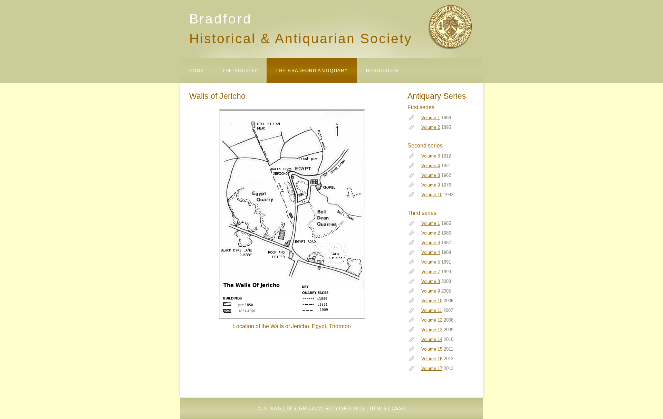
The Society (240, 70)
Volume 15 (431, 349)
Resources (382, 70)
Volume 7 (430, 271)
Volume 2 (430, 127)
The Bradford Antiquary (312, 70)
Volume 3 (430, 156)
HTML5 (378, 408)
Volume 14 (431, 339)
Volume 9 (430, 185)
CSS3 (398, 408)
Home (196, 70)
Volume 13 (431, 329)
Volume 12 (431, 320)
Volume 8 (430, 175)
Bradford (220, 18)
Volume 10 (431, 194)
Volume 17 (431, 368)
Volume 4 (430, 165)
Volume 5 (430, 262)
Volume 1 (430, 117)
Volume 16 (431, 358)
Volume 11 (431, 310)
